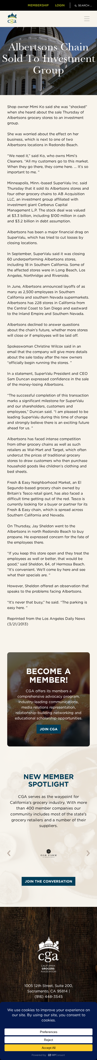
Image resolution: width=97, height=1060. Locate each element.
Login (60, 5)
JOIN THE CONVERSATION (48, 881)
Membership (38, 5)
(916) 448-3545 (49, 996)
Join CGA (49, 729)
